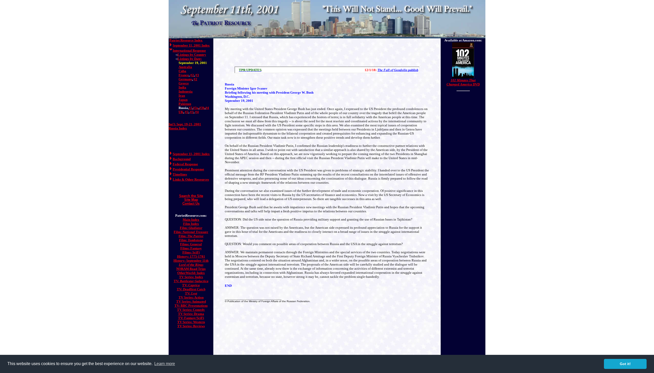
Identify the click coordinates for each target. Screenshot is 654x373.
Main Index (191, 220)
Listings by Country (192, 55)
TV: (191, 281)
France (184, 75)
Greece (184, 83)
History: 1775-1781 (191, 256)
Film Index (191, 224)
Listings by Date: (190, 59)
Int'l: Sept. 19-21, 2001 (185, 124)
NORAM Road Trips (191, 269)
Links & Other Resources (191, 179)
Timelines (180, 174)
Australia (185, 67)
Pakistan (185, 104)
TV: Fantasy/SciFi (191, 318)
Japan (183, 100)
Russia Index (178, 128)
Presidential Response (188, 169)
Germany (185, 79)
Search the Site (191, 196)
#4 (207, 108)
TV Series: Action (191, 297)
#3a (195, 108)
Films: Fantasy (191, 248)
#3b (202, 108)
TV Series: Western (191, 322)
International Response (189, 50)
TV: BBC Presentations (191, 306)
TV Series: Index (191, 277)
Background (182, 159)
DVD (463, 82)
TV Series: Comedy (191, 310)
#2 (192, 75)
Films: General (191, 244)
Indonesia (186, 91)
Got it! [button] (625, 364)
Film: (191, 228)
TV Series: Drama (191, 314)
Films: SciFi (191, 252)
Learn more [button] (164, 363)
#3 (197, 75)
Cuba (182, 71)
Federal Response (185, 164)
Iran (182, 95)
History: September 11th (190, 260)
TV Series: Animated (191, 301)
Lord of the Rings (191, 265)
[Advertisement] (327, 51)
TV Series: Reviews (191, 326)
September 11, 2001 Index (191, 45)
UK (181, 112)
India (182, 87)
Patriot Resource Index (186, 40)
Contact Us (191, 203)
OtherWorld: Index (191, 273)
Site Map (191, 200)
